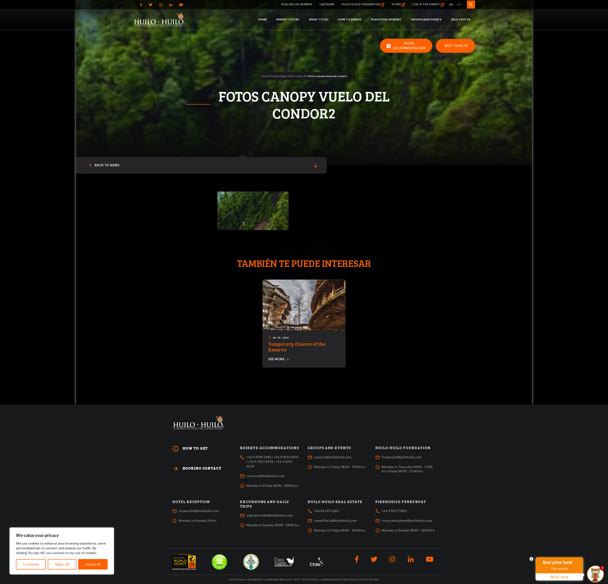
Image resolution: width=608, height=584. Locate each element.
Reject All (62, 564)
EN (451, 4)
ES (459, 4)
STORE (396, 4)
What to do (318, 19)
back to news (104, 165)
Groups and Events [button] (329, 447)
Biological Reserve (296, 4)
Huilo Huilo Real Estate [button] (335, 501)
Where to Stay (287, 19)
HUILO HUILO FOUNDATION (361, 4)
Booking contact (196, 468)
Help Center (460, 19)
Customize (31, 564)
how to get (190, 448)
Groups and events (426, 19)
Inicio (264, 76)
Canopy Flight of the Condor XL (288, 76)
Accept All (92, 564)
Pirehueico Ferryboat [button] (400, 501)
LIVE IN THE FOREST (427, 4)
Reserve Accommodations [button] (269, 447)
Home (262, 19)
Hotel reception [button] (191, 501)
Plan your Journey (386, 19)
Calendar (326, 4)
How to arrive (349, 19)
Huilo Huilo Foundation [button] (403, 447)
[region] (62, 550)
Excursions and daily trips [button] (264, 503)
